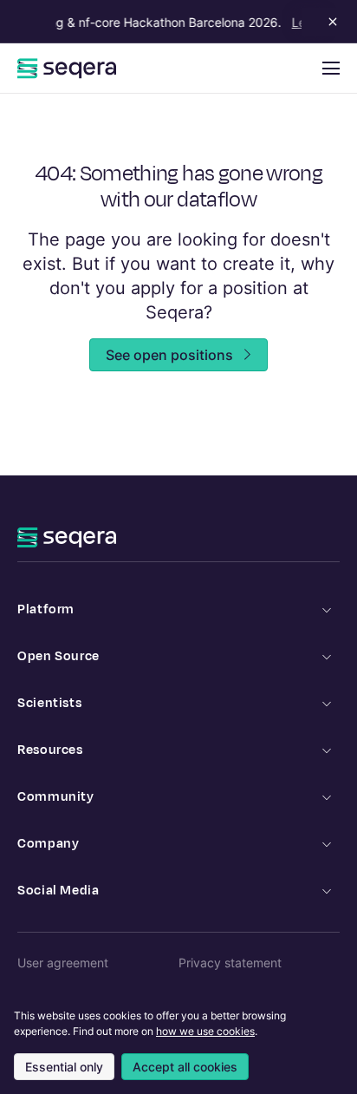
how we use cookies (205, 1031)
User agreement (62, 962)
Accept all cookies (185, 1066)
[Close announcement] (329, 22)
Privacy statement (230, 962)
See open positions (169, 355)
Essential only (64, 1066)
